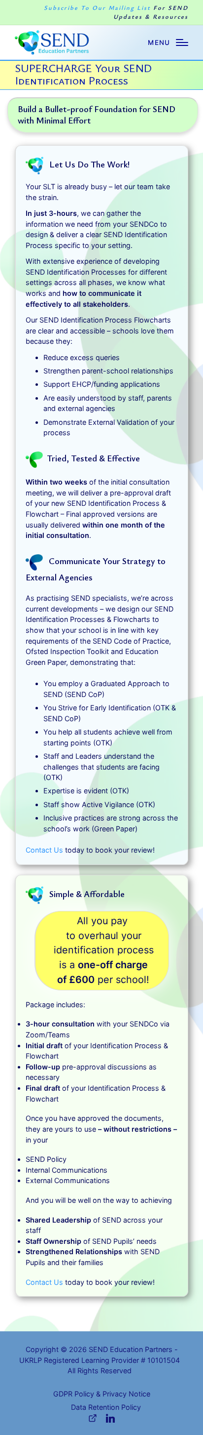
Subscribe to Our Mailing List (116, 12)
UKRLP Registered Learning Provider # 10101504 (99, 1360)
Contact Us (44, 850)
